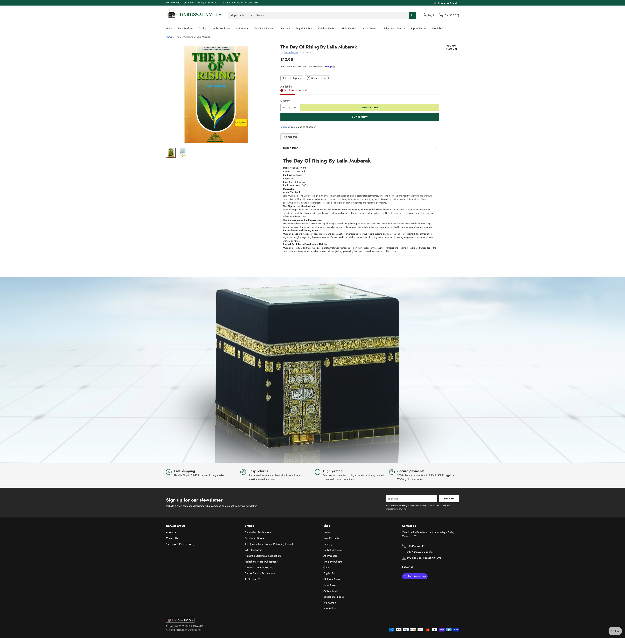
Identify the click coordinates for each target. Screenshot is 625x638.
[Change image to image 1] (171, 153)
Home (169, 36)
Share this (291, 137)
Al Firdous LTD (253, 579)
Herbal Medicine (332, 550)
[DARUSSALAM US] (194, 15)
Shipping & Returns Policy (180, 544)
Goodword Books (254, 538)
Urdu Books (329, 585)
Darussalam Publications (258, 532)
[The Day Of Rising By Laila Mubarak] (216, 94)
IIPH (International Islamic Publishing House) (269, 544)
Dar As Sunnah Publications (260, 573)
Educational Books (333, 597)
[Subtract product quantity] (283, 107)
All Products (330, 556)
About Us (171, 532)
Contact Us (172, 538)
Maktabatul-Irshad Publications (261, 561)
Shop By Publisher (333, 561)
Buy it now (360, 117)
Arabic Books (330, 591)
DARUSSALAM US (194, 626)
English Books (331, 573)
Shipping (285, 127)
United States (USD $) (447, 2)
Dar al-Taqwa (291, 52)
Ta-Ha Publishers (253, 550)
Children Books (331, 579)
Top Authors (329, 602)
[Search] (412, 15)
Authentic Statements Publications (263, 556)
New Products (331, 538)
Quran (326, 567)
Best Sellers (329, 608)
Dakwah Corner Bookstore (259, 567)
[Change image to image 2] (183, 153)
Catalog (327, 544)
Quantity (285, 100)
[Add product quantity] (295, 107)
